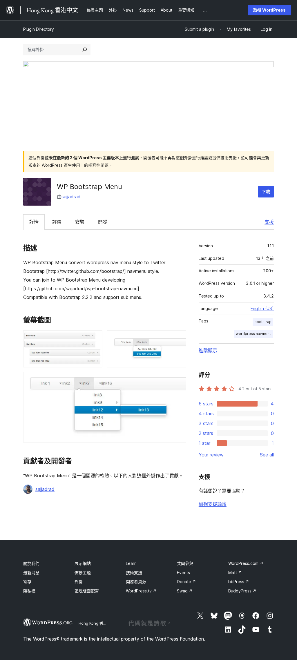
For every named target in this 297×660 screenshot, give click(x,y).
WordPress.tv (141, 590)
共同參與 (185, 563)
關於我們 (31, 563)
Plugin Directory (38, 29)
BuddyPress (242, 590)
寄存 (27, 581)
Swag (185, 590)
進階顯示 (208, 350)
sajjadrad (71, 197)
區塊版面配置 (87, 590)
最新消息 (31, 572)
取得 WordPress (269, 10)
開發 (102, 222)
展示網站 (83, 563)
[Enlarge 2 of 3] (178, 338)
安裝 (79, 222)
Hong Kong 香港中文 (97, 623)
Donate (186, 581)
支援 (269, 222)
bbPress (238, 581)
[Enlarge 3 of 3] (178, 380)
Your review (211, 455)
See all (267, 455)
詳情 (34, 222)
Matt (235, 572)
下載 (266, 191)
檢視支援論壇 (213, 504)
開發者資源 (136, 581)
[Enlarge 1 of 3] (94, 338)
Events (183, 572)
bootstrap (262, 322)
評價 (56, 222)
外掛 (79, 581)
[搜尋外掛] (84, 49)
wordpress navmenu (253, 333)
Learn (131, 563)
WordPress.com (245, 563)
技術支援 (134, 572)
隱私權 (29, 590)
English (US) (262, 308)
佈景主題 (83, 572)
